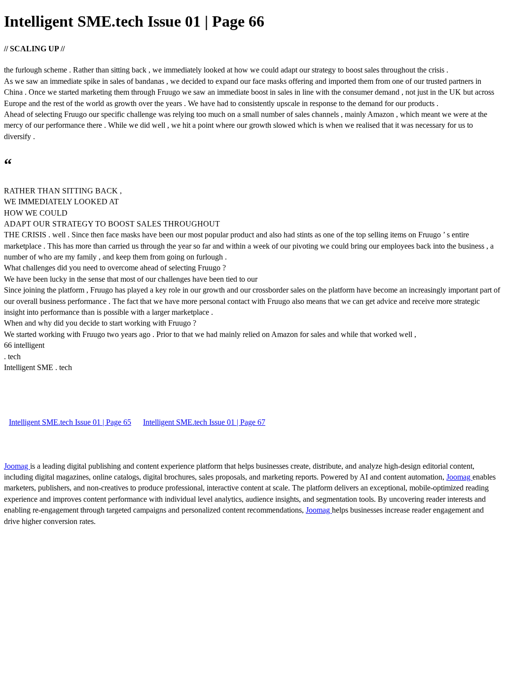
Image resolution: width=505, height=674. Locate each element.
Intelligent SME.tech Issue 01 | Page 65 (70, 422)
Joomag (17, 466)
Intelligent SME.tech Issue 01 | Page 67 (204, 422)
